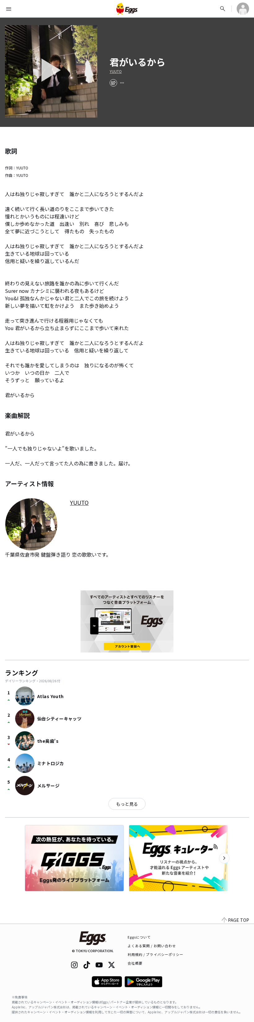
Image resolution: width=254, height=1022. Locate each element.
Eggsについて (139, 937)
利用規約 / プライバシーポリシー (156, 954)
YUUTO (116, 71)
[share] (113, 83)
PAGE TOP (238, 920)
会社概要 (135, 963)
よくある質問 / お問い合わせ (152, 945)
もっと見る (127, 804)
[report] (122, 83)
